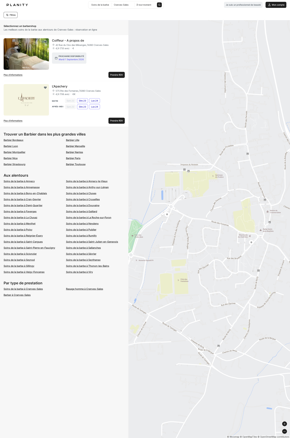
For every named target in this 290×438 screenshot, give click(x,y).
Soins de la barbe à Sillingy (19, 265)
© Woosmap (233, 436)
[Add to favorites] (45, 42)
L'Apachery (59, 86)
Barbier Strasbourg (14, 164)
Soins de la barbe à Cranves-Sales (23, 288)
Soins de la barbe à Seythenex (83, 259)
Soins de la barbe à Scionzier (20, 253)
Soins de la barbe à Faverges (20, 211)
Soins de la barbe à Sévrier (81, 253)
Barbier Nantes (74, 152)
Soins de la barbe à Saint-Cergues (23, 241)
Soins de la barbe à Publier (81, 229)
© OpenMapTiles (248, 436)
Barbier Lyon (11, 146)
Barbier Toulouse (75, 164)
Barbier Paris (73, 158)
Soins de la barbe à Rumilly (81, 235)
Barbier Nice (11, 158)
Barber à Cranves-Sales (17, 294)
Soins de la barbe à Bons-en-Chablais (25, 193)
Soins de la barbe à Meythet (19, 223)
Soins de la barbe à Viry (79, 271)
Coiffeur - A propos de (68, 40)
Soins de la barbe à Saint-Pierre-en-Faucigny (29, 247)
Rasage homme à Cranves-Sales (84, 288)
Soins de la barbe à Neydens (82, 223)
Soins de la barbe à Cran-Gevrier (22, 199)
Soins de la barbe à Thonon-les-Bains (87, 265)
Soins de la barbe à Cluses (81, 193)
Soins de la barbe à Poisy (18, 229)
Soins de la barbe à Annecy (19, 181)
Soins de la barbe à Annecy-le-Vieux (87, 181)
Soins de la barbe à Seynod (19, 259)
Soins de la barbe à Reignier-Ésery (23, 235)
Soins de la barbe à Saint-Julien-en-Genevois (92, 241)
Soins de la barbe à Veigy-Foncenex (24, 271)
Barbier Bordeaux (13, 140)
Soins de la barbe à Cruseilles (83, 199)
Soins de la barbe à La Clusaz (20, 217)
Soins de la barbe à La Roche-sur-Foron (88, 217)
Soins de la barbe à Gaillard (81, 211)
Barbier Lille (72, 140)
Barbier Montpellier (14, 152)
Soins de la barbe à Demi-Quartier (23, 205)
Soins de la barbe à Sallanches (83, 247)
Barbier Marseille (75, 146)
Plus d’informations (13, 75)
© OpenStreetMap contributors (273, 436)
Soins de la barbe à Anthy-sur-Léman (87, 187)
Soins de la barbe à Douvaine (82, 205)
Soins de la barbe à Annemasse (22, 187)
